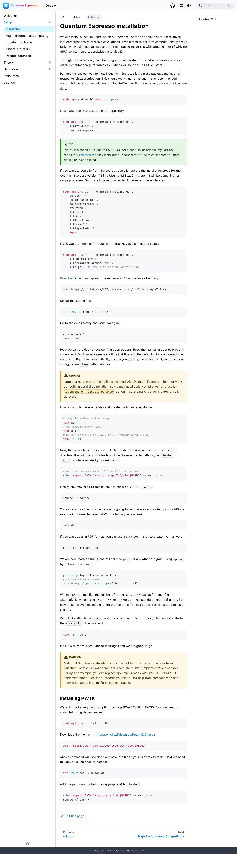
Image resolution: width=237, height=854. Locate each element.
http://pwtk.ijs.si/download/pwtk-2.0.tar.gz (125, 734)
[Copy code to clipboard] (183, 99)
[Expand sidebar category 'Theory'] (50, 62)
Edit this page (74, 816)
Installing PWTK (207, 19)
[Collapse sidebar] (28, 843)
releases (85, 155)
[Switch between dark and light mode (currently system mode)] (189, 6)
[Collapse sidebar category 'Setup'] (50, 22)
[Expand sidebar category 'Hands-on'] (50, 69)
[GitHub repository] (172, 5)
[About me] (181, 5)
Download (67, 278)
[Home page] (63, 17)
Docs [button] (49, 5)
